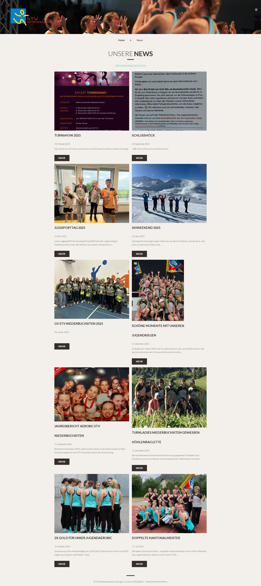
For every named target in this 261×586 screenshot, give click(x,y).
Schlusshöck (143, 135)
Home (121, 40)
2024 (130, 65)
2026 (117, 65)
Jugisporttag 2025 (69, 228)
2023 (136, 65)
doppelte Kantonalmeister (156, 538)
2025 (124, 65)
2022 (143, 65)
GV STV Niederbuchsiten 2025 (78, 323)
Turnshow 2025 (67, 135)
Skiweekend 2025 (146, 228)
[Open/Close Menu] (256, 7)
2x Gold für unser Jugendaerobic (83, 538)
